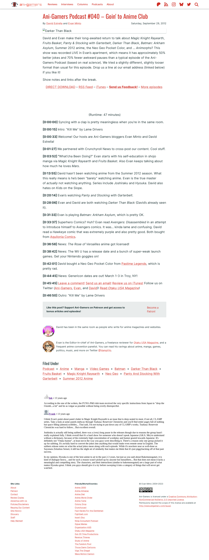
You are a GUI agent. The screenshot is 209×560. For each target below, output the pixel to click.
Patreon (14, 491)
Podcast (48, 369)
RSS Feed (86, 87)
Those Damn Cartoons (85, 547)
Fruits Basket (52, 374)
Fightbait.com (81, 514)
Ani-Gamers (63, 288)
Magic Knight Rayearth (83, 374)
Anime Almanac (82, 491)
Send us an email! (98, 283)
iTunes (101, 87)
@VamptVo (104, 350)
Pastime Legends (133, 264)
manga (79, 369)
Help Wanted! (17, 521)
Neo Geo (111, 374)
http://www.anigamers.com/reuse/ (155, 506)
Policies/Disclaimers (20, 504)
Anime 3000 (80, 487)
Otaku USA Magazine (146, 342)
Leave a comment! (71, 283)
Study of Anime (82, 541)
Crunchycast (80, 507)
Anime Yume (80, 501)
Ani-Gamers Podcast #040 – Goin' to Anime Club (95, 16)
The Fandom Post (83, 544)
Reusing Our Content (20, 507)
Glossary (15, 514)
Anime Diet (80, 494)
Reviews (52, 4)
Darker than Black (144, 369)
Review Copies (17, 498)
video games (99, 369)
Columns (82, 4)
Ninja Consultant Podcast (86, 521)
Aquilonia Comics (62, 237)
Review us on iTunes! (127, 283)
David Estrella (54, 23)
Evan (77, 288)
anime (64, 369)
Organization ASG (83, 527)
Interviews (67, 4)
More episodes (151, 87)
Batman (120, 369)
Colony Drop (80, 504)
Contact (14, 494)
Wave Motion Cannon (84, 554)
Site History (16, 511)
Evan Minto (74, 23)
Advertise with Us (19, 501)
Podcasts (97, 4)
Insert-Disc (80, 517)
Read (119, 288)
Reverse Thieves (82, 537)
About (110, 4)
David (93, 288)
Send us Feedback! (123, 87)
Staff (13, 517)
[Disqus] (104, 431)
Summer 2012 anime (78, 378)
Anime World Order (83, 498)
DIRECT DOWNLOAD (60, 87)
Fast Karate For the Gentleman (89, 511)
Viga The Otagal (82, 550)
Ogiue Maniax (81, 524)
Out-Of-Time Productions (86, 534)
